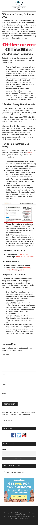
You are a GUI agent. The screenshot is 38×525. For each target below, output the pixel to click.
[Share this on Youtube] (24, 437)
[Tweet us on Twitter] (19, 437)
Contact (25, 518)
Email (4, 384)
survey (29, 153)
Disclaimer (23, 516)
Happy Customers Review (19, 5)
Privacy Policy (14, 516)
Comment (6, 355)
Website (5, 393)
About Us (6, 516)
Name (4, 375)
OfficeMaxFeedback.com (25, 257)
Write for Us (18, 518)
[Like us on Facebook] (13, 437)
